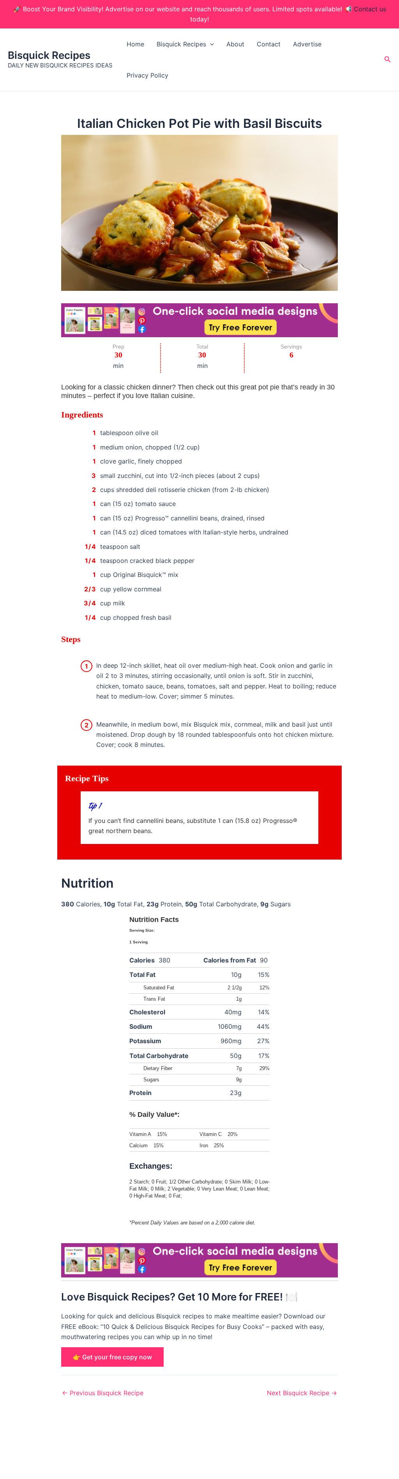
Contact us (370, 9)
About (235, 44)
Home (135, 44)
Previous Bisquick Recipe (102, 1393)
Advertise (307, 44)
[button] (210, 44)
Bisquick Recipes (49, 55)
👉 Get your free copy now (112, 1357)
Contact (269, 44)
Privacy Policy (147, 75)
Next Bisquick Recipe (302, 1393)
